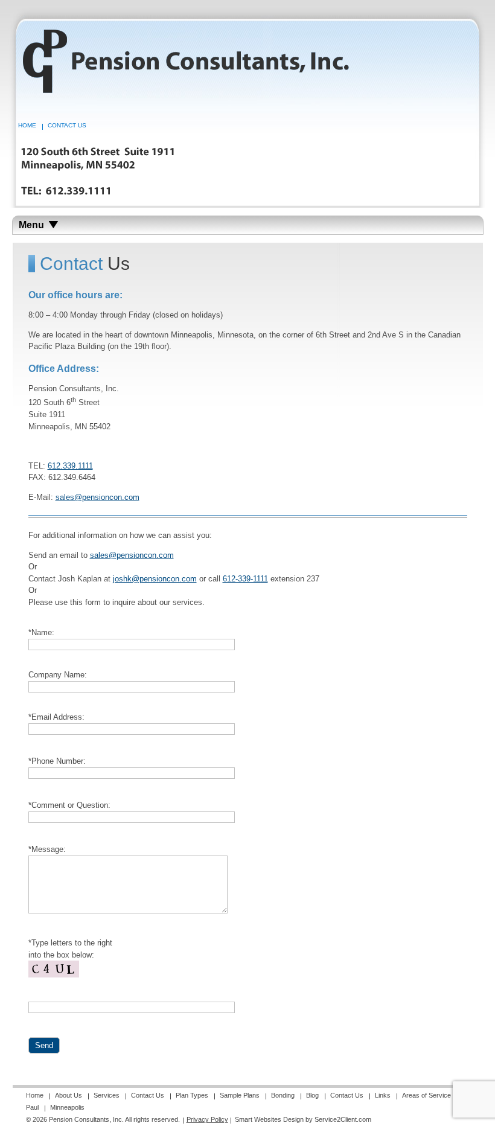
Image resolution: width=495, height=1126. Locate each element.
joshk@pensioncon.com (155, 578)
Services (107, 1095)
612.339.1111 (70, 465)
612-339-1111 (245, 578)
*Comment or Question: (69, 805)
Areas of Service (426, 1095)
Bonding (283, 1095)
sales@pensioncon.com (97, 497)
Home (27, 125)
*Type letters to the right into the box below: (70, 948)
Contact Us (67, 125)
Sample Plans (240, 1095)
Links (383, 1095)
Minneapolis (67, 1107)
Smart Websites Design (269, 1119)
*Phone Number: (57, 761)
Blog (312, 1095)
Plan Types (192, 1095)
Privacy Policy (207, 1119)
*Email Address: (56, 716)
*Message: (47, 849)
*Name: (41, 632)
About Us (68, 1095)
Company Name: (57, 674)
